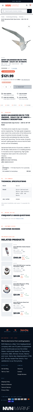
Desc (7, 105)
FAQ (20, 105)
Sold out (21, 87)
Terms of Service (6, 387)
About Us (20, 368)
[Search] (29, 11)
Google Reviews (22, 374)
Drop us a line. (20, 218)
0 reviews (14, 68)
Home (2, 16)
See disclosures (25, 79)
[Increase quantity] (10, 87)
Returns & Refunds (6, 384)
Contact (20, 371)
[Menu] (2, 5)
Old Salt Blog (5, 368)
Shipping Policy (5, 381)
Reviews (27, 105)
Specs (14, 105)
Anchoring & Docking (11, 16)
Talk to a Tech (5, 371)
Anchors (21, 16)
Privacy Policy (5, 390)
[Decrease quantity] (3, 87)
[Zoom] (29, 26)
